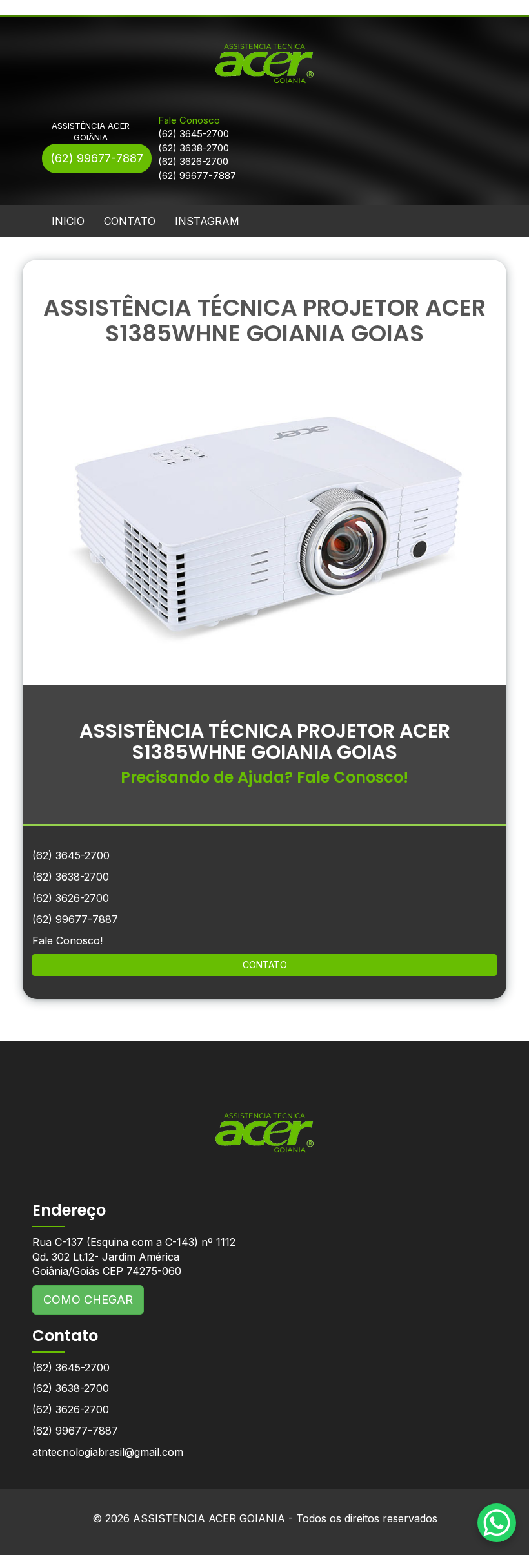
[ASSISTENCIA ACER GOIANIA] (264, 1123)
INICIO (68, 221)
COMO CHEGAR (88, 1299)
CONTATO (129, 221)
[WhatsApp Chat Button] (496, 1522)
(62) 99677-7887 (96, 158)
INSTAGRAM (207, 221)
